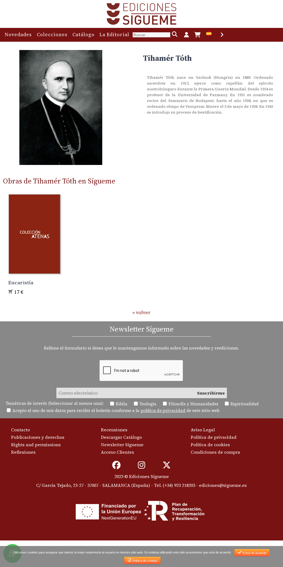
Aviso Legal (203, 430)
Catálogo (83, 34)
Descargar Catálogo (121, 437)
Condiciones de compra (215, 452)
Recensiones (114, 430)
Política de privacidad (214, 437)
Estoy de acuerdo (254, 553)
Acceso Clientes (117, 452)
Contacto (20, 430)
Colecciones (52, 34)
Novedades (18, 34)
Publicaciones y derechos (37, 437)
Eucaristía (20, 282)
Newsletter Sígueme (122, 445)
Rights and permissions (36, 445)
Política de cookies (210, 445)
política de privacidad (162, 410)
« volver (141, 312)
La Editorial (114, 34)
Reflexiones (23, 452)
